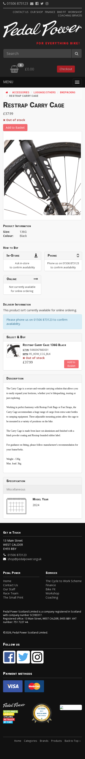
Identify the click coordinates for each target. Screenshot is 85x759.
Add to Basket (15, 127)
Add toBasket (71, 364)
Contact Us (20, 12)
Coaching (52, 597)
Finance (50, 12)
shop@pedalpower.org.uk (24, 559)
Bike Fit (61, 12)
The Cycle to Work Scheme (64, 581)
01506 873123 (17, 3)
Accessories (20, 92)
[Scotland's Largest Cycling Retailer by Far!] (14, 716)
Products (56, 740)
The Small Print (13, 597)
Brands (44, 740)
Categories (30, 740)
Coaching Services (70, 15)
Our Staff (9, 589)
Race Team (10, 593)
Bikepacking (67, 92)
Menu (8, 82)
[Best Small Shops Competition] (71, 707)
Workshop (75, 12)
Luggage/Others (45, 92)
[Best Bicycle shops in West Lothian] (42, 715)
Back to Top (72, 740)
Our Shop (36, 12)
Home (7, 581)
